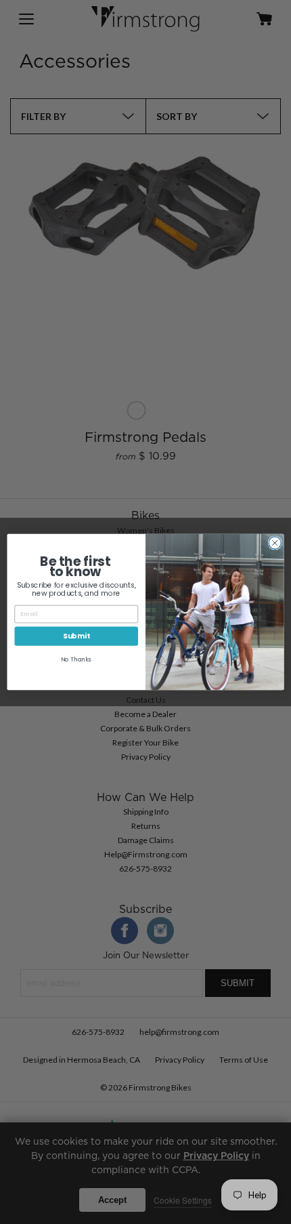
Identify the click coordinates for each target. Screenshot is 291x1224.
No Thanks (76, 659)
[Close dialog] (275, 543)
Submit (76, 636)
